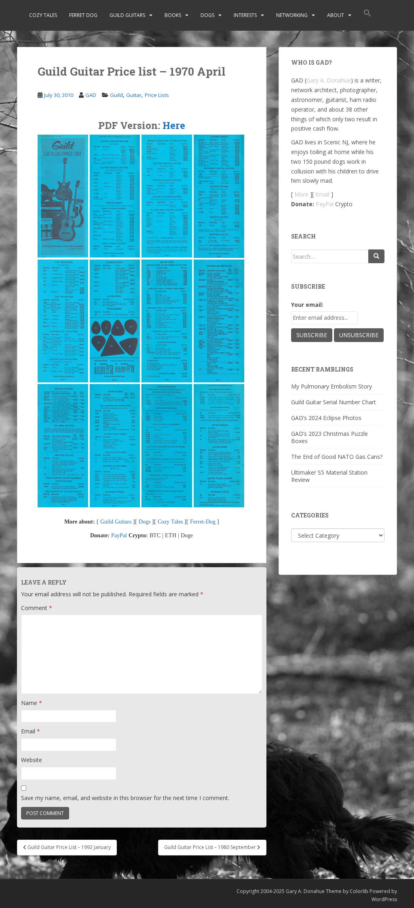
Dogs (207, 15)
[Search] (376, 256)
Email (30, 731)
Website (31, 760)
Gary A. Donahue (328, 80)
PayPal (119, 535)
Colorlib (359, 891)
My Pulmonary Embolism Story (331, 386)
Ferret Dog (83, 15)
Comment (36, 608)
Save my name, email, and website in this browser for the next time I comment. (125, 798)
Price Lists (157, 95)
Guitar (134, 95)
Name (31, 703)
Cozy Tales (43, 15)
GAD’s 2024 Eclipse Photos (326, 418)
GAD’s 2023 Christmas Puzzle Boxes (329, 437)
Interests (245, 15)
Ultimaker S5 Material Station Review (329, 476)
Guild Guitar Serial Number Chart (333, 402)
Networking (292, 15)
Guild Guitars (127, 15)
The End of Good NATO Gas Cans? (336, 456)
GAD (90, 95)
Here (174, 125)
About (335, 15)
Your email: (307, 304)
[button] (367, 15)
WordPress (384, 899)
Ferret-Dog (202, 522)
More (301, 194)
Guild (116, 95)
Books (173, 15)
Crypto (344, 204)
